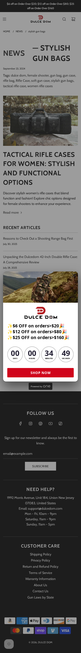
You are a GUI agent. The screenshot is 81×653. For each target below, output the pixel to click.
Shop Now (41, 372)
